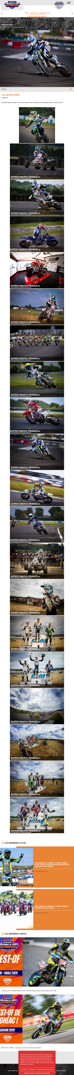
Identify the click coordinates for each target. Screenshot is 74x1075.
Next (72, 13)
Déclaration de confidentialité (42, 1073)
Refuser (32, 1069)
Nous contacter (13, 1070)
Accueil (3, 27)
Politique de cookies (29, 1073)
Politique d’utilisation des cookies (56, 1070)
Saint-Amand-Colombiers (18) (37, 13)
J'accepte (24, 1069)
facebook (71, 89)
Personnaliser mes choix (45, 1069)
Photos (9, 27)
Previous (2, 13)
